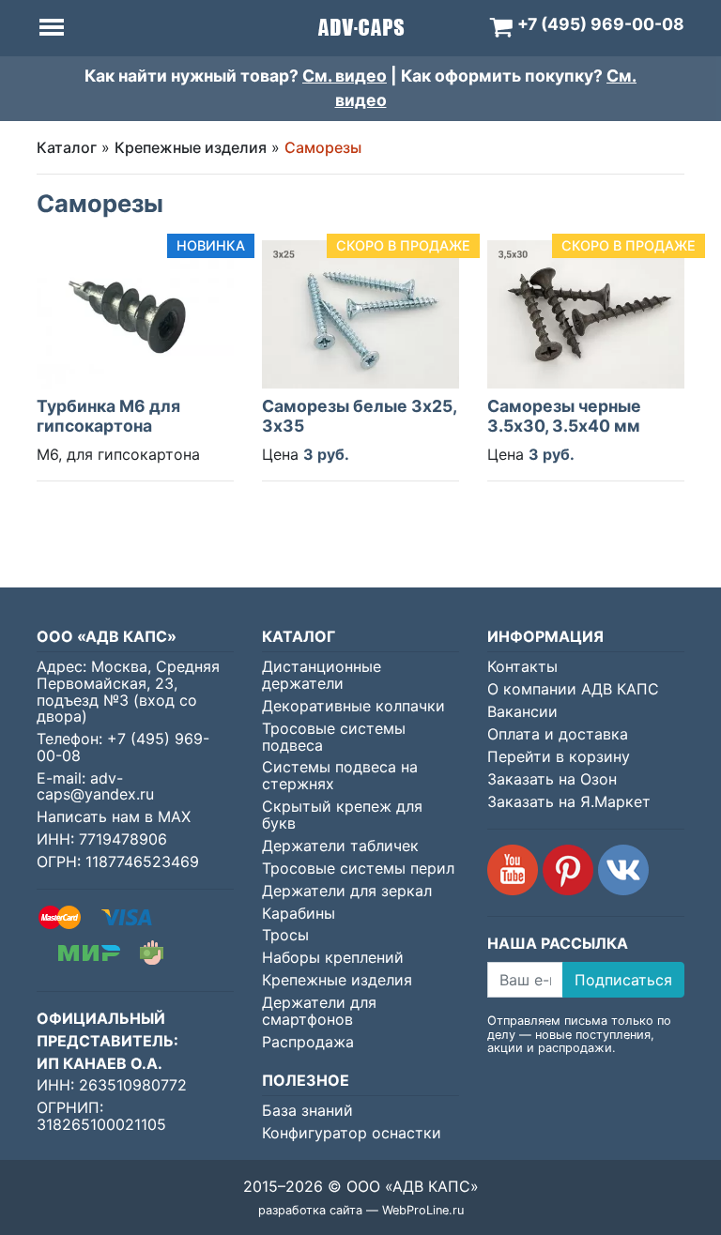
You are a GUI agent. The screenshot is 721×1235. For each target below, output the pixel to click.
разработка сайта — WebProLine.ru (361, 1210)
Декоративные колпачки (353, 705)
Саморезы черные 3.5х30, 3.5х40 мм (564, 415)
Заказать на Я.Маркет (569, 801)
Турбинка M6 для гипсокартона (108, 415)
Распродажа (308, 1041)
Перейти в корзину (558, 756)
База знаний (307, 1110)
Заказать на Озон (552, 779)
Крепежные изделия (191, 147)
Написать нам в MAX (114, 816)
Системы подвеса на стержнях (340, 775)
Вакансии (522, 711)
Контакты (522, 666)
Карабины (298, 913)
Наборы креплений (333, 957)
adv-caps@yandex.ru (95, 786)
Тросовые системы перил (358, 868)
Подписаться (623, 979)
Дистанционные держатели (321, 675)
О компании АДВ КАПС (573, 688)
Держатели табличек (340, 845)
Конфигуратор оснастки (351, 1132)
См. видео (344, 75)
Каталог (67, 147)
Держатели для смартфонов (319, 1011)
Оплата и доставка (557, 733)
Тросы (285, 934)
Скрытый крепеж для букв (342, 814)
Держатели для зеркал (347, 890)
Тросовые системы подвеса (334, 737)
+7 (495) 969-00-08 (123, 747)
